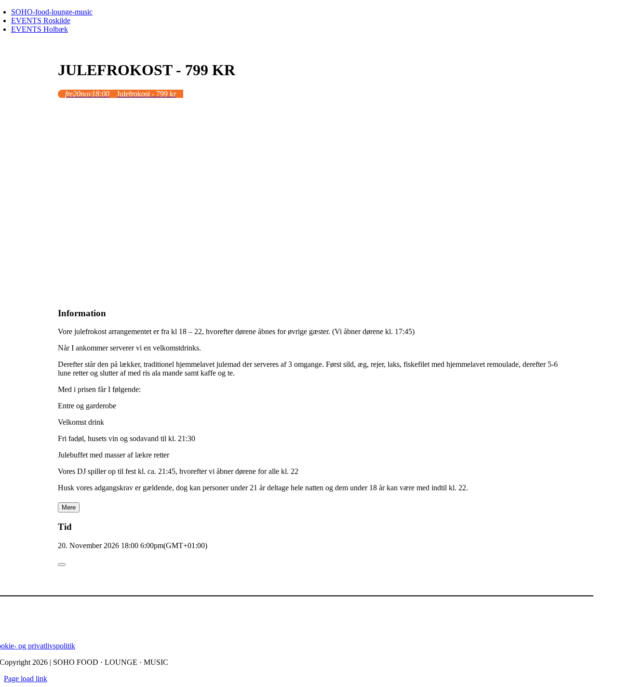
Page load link (25, 678)
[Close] (62, 564)
